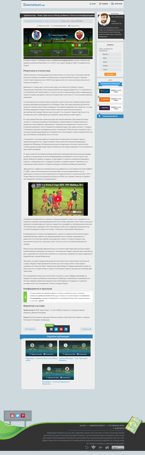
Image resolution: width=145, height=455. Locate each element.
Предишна (30, 329)
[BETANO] (104, 99)
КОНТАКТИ (119, 428)
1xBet (105, 69)
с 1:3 (40, 82)
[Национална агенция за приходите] (93, 447)
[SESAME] (104, 107)
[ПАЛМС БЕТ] (104, 90)
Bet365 (105, 54)
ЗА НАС (83, 426)
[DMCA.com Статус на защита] (116, 447)
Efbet (105, 58)
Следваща (86, 329)
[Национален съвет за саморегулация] (87, 447)
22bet (105, 62)
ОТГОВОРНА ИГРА (116, 426)
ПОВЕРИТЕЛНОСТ (97, 426)
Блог (94, 4)
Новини (105, 4)
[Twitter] (17, 415)
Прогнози (118, 4)
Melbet (105, 66)
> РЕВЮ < (116, 92)
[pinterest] (23, 415)
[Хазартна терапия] (107, 447)
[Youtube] (12, 415)
